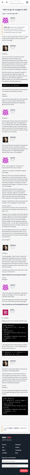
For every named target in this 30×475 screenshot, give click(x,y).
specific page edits (12, 13)
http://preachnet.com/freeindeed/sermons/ (15, 304)
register (16, 428)
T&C (3, 447)
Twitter (17, 447)
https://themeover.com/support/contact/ (14, 275)
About (3, 450)
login (10, 428)
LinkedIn (4, 453)
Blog (16, 453)
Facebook (18, 444)
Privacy (4, 444)
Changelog (18, 450)
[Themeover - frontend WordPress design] (2, 2)
